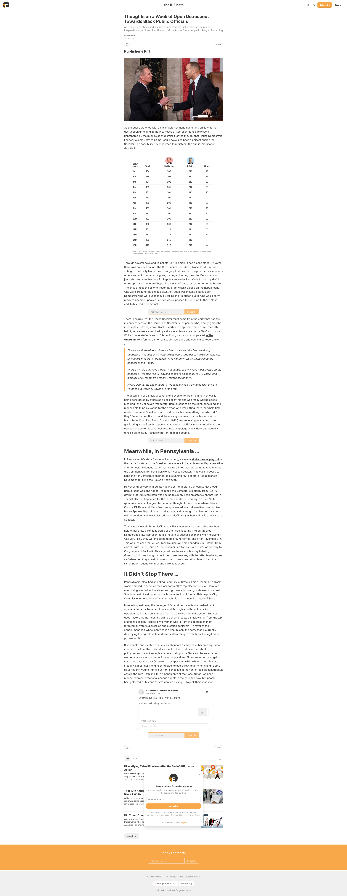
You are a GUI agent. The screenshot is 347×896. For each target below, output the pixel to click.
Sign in (338, 5)
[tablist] (131, 758)
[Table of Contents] (3, 448)
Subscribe (325, 5)
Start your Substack (166, 883)
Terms (180, 876)
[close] (199, 774)
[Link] (120, 51)
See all (129, 836)
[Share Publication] (313, 5)
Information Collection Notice (173, 815)
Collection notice (192, 876)
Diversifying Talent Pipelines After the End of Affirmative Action (159, 768)
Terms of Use (186, 812)
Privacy (172, 876)
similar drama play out (205, 459)
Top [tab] (127, 758)
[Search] (307, 5)
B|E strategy (129, 35)
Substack (160, 890)
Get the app (186, 883)
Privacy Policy (194, 815)
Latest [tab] (134, 758)
